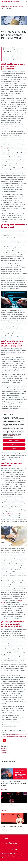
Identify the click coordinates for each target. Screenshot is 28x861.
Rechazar (14, 444)
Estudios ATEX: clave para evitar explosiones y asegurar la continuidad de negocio (13, 783)
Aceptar (14, 448)
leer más (3, 789)
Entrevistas (4, 750)
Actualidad (4, 752)
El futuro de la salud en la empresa (11, 826)
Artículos (19, 6)
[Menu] (26, 2)
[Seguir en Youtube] (16, 849)
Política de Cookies (14, 435)
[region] (14, 430)
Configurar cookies (14, 440)
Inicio (2, 6)
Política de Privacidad (8, 437)
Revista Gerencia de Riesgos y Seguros (10, 6)
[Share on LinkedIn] (4, 49)
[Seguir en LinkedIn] (12, 849)
